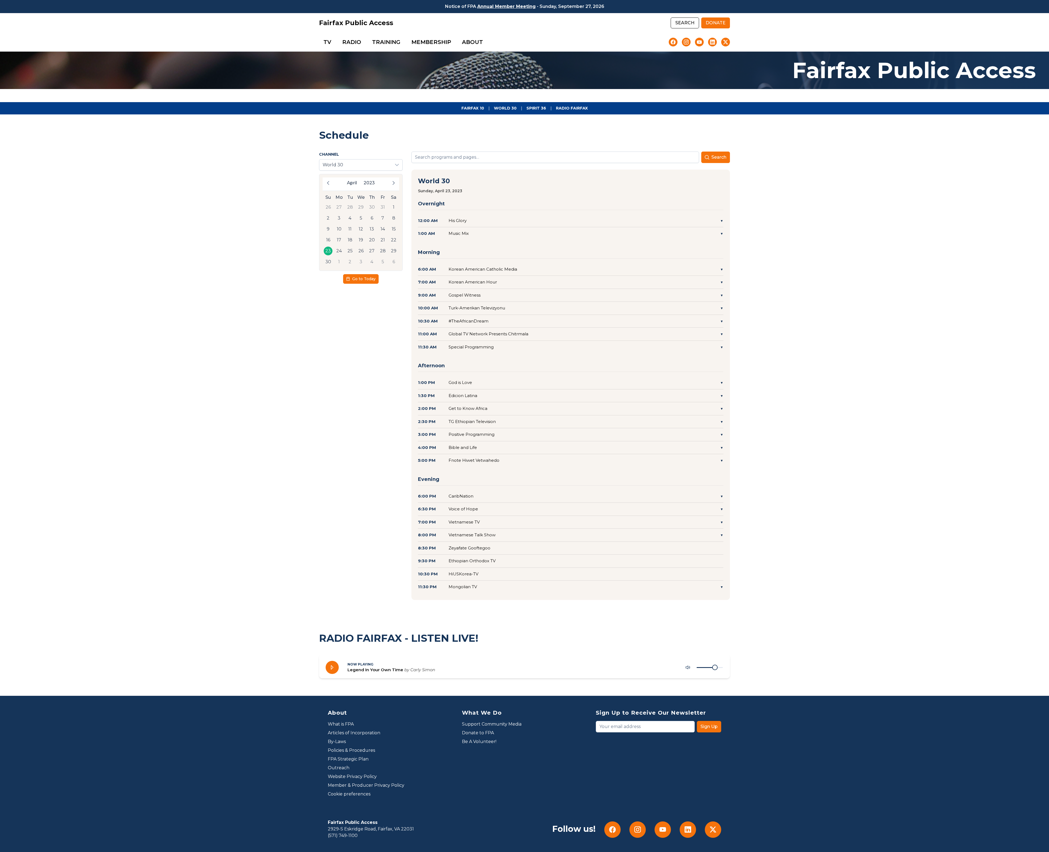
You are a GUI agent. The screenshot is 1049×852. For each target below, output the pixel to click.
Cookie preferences (349, 794)
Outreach (338, 767)
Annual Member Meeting (506, 6)
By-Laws (337, 741)
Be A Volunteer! (479, 741)
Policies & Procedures (351, 750)
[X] (725, 42)
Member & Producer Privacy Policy (366, 785)
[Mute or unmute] (687, 667)
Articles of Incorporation (354, 732)
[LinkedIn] (712, 42)
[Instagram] (686, 42)
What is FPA (341, 724)
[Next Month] (393, 182)
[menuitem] (327, 42)
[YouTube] (699, 42)
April (352, 182)
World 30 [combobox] (333, 164)
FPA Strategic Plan (348, 759)
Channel (329, 154)
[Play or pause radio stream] (332, 667)
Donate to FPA (478, 732)
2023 (369, 182)
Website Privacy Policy (352, 776)
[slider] (715, 667)
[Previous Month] (328, 182)
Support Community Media (491, 724)
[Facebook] (673, 42)
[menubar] (403, 42)
